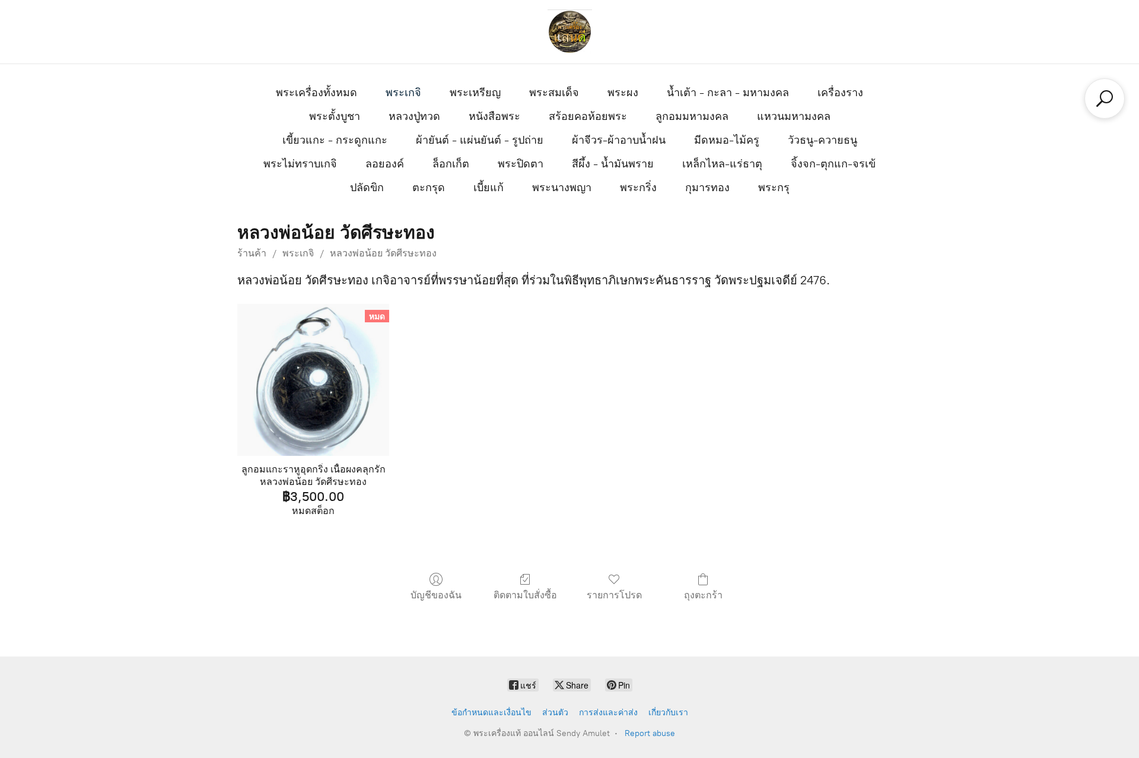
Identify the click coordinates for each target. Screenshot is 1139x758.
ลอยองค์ (384, 163)
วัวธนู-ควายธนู (822, 140)
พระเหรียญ (475, 92)
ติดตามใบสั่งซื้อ (525, 595)
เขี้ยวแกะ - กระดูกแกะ (334, 140)
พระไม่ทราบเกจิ (300, 163)
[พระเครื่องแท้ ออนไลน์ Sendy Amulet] (569, 32)
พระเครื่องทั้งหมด (316, 92)
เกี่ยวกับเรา (668, 713)
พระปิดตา (520, 163)
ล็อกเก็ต (450, 163)
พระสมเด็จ (554, 92)
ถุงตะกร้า (703, 595)
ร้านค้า (251, 253)
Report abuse (650, 733)
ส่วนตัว (555, 713)
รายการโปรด (614, 595)
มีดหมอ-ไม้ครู (726, 140)
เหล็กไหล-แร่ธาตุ (722, 163)
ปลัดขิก (367, 187)
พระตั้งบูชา (334, 116)
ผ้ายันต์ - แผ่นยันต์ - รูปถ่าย (479, 140)
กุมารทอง (707, 187)
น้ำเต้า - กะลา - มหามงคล (728, 92)
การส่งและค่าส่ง (608, 713)
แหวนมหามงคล (794, 116)
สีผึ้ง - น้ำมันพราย (613, 163)
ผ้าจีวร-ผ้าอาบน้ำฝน (619, 140)
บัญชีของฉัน (436, 595)
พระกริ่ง (638, 187)
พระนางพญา (561, 187)
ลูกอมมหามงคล (692, 116)
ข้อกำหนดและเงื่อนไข (491, 713)
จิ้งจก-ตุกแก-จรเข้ (833, 163)
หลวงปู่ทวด (414, 116)
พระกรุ (774, 187)
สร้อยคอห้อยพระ (588, 116)
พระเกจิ (403, 92)
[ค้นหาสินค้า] (1104, 98)
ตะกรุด (428, 187)
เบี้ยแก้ (488, 187)
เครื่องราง (840, 92)
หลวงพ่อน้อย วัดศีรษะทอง (383, 253)
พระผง (622, 92)
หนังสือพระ (494, 116)
